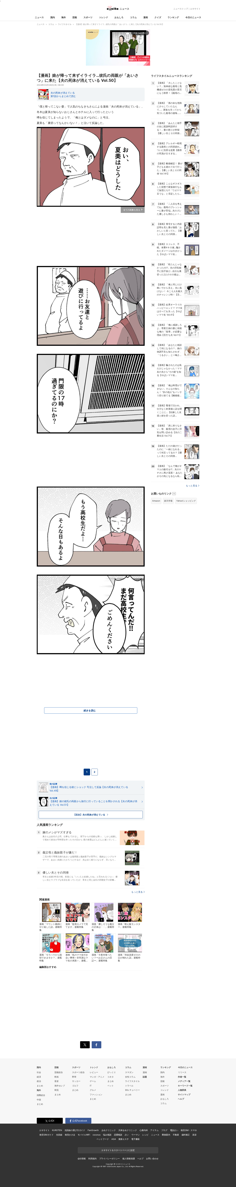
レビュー (94, 1072)
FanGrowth (93, 1130)
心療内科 (144, 1130)
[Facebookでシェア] (96, 1044)
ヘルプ (181, 1099)
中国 (39, 1099)
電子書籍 (135, 1139)
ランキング (173, 17)
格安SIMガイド (46, 1134)
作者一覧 (182, 1076)
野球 (74, 1076)
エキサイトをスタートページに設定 (118, 1150)
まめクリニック (108, 1130)
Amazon (156, 500)
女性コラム (130, 1076)
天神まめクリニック (127, 1130)
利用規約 (92, 1158)
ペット (110, 1085)
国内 (52, 17)
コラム (133, 17)
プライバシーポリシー (109, 1158)
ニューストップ (180, 8)
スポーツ (87, 17)
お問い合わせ (152, 1158)
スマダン (129, 1072)
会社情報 (82, 1158)
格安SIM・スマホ (189, 1130)
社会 (39, 1072)
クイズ (157, 17)
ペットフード (102, 1139)
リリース (182, 1072)
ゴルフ (75, 1085)
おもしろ (118, 17)
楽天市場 (168, 500)
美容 (194, 1134)
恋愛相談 (118, 1134)
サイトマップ (184, 1094)
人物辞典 (182, 1090)
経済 (39, 1076)
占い (127, 1134)
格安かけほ (70, 1134)
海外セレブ (59, 1085)
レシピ (145, 1134)
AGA (113, 1139)
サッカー (76, 1081)
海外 (63, 17)
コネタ (110, 1076)
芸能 (74, 17)
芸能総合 (58, 1072)
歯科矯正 (186, 1134)
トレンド (103, 17)
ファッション (96, 1094)
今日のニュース (193, 17)
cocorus (97, 1134)
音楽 (56, 1081)
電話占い (174, 1130)
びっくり (111, 1072)
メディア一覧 (184, 1081)
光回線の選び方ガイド (75, 1130)
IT (91, 1085)
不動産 (176, 1134)
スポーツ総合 (78, 1072)
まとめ (40, 1085)
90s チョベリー (132, 1090)
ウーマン (135, 1134)
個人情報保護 (128, 1158)
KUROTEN (57, 1130)
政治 (39, 1081)
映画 (56, 1076)
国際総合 (41, 1095)
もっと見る (137, 891)
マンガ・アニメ (97, 1076)
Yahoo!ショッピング (186, 500)
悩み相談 (107, 1134)
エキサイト (195, 8)
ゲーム (93, 1081)
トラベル (129, 1085)
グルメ (93, 1090)
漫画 (145, 17)
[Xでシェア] (85, 1044)
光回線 (59, 1134)
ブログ (164, 1130)
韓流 (56, 1090)
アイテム (154, 1130)
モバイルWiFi (84, 1134)
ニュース (39, 17)
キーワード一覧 (185, 1085)
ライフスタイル (132, 1081)
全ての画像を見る (131, 210)
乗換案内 (166, 1134)
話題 (145, 1076)
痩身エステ (123, 1139)
